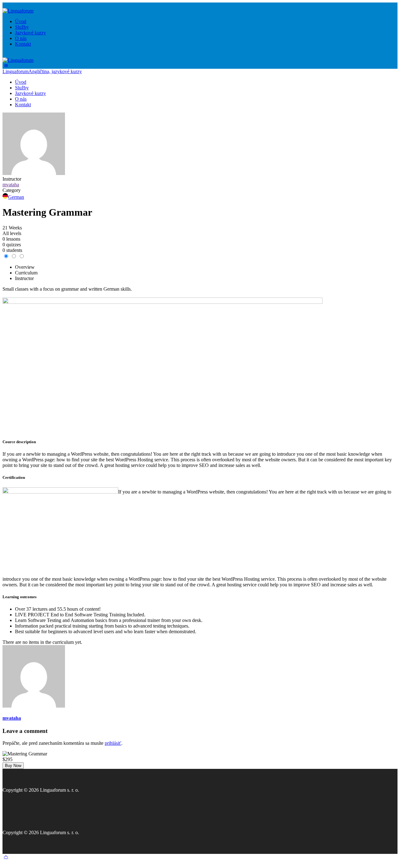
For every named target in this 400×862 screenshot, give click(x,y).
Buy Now (13, 765)
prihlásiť (113, 743)
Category (11, 190)
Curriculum (26, 272)
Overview (25, 267)
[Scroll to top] (5, 856)
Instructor (11, 179)
